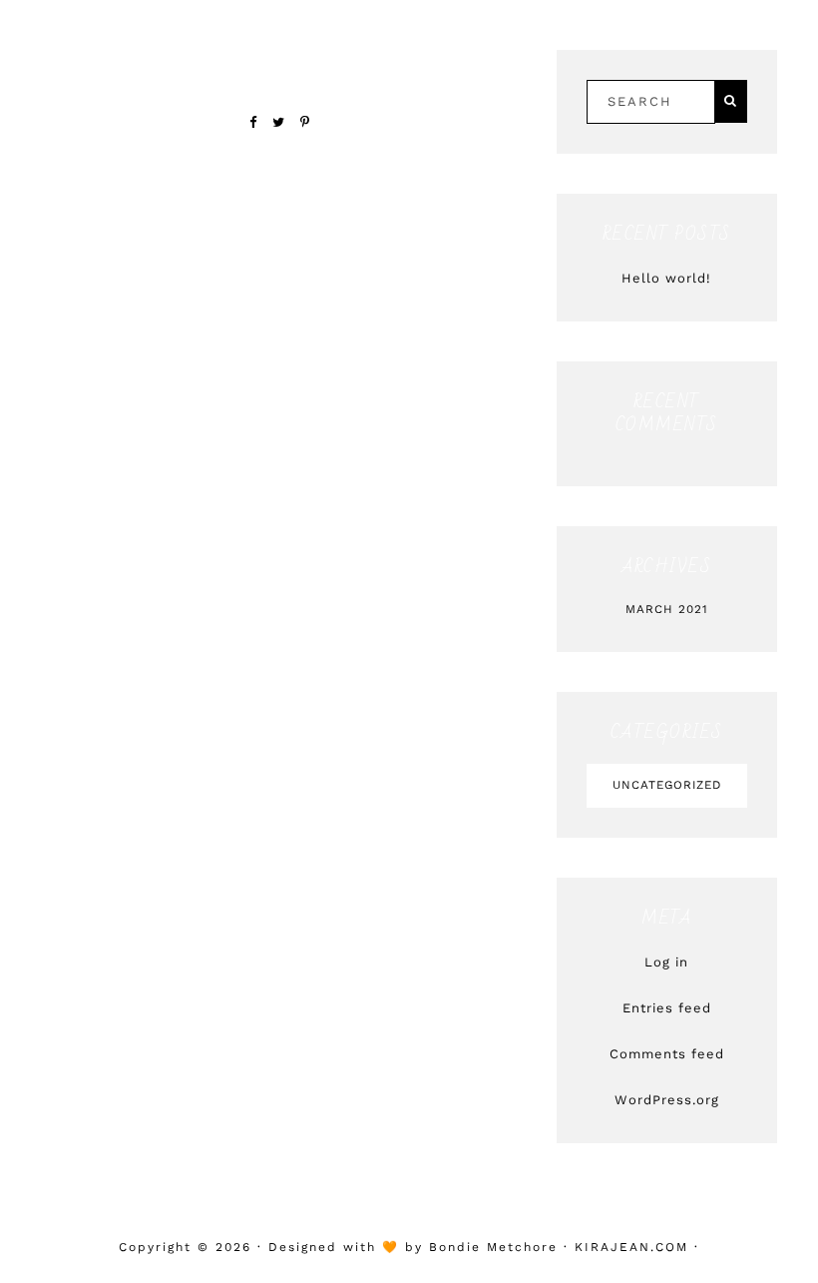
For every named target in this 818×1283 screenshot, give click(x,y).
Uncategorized (667, 785)
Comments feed (667, 1053)
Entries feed (666, 1007)
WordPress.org (666, 1099)
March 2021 (666, 609)
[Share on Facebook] (253, 122)
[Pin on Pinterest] (305, 122)
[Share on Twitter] (278, 122)
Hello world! (666, 278)
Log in (666, 962)
